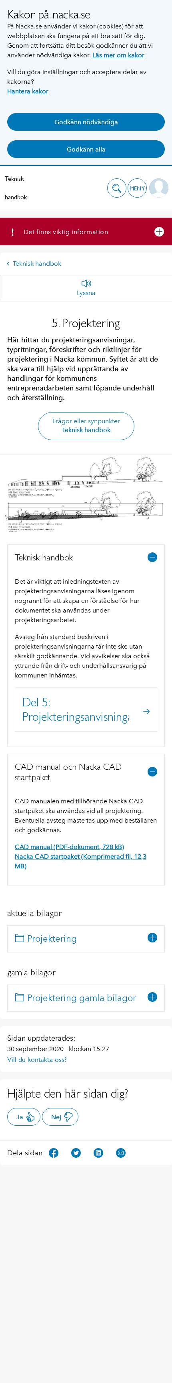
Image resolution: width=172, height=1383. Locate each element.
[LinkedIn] (98, 1152)
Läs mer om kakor (118, 55)
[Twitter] (76, 1152)
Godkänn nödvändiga (86, 122)
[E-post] (120, 1152)
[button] (116, 188)
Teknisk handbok (16, 188)
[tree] (86, 939)
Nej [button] (56, 1117)
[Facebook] (53, 1152)
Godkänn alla (86, 149)
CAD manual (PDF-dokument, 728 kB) (69, 847)
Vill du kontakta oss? (37, 1059)
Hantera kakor (27, 91)
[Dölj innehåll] (152, 557)
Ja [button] (19, 1117)
